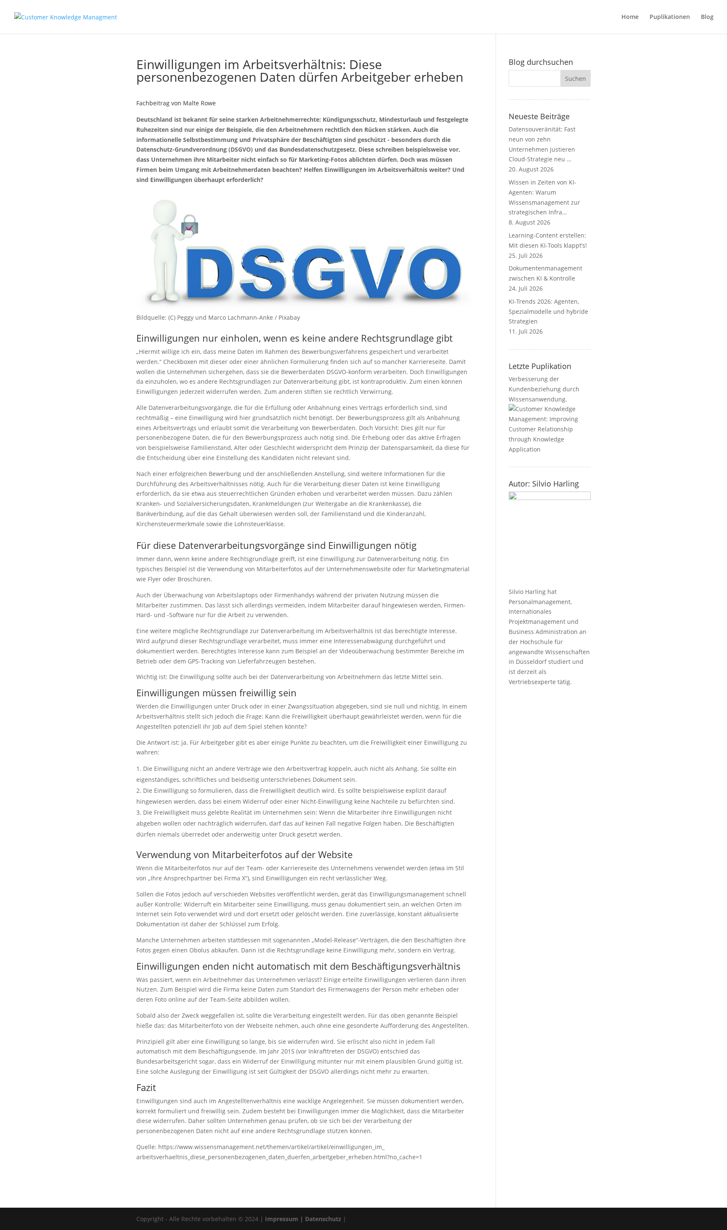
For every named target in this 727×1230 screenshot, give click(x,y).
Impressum (281, 1219)
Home (630, 17)
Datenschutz (323, 1219)
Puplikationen (670, 17)
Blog (707, 17)
